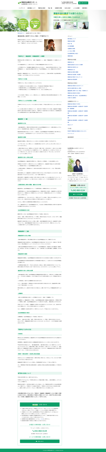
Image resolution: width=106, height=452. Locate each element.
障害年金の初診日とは (73, 67)
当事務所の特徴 (58, 8)
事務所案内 (84, 8)
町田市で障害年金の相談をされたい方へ (77, 131)
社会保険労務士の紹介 (73, 53)
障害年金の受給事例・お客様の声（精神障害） (78, 112)
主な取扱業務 (71, 46)
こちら (41, 419)
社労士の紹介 (68, 8)
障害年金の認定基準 (72, 79)
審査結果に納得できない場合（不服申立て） (34, 36)
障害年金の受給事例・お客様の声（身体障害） (78, 117)
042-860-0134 (40, 430)
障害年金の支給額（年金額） (74, 74)
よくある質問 (76, 8)
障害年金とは (71, 62)
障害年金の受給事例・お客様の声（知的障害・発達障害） (78, 107)
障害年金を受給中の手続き (74, 93)
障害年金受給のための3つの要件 (75, 64)
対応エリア (70, 125)
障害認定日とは (71, 69)
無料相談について (31, 8)
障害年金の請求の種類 (73, 72)
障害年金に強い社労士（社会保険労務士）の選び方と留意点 (78, 96)
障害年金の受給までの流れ (74, 104)
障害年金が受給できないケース (75, 77)
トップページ (22, 8)
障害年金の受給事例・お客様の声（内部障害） (78, 121)
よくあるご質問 (71, 51)
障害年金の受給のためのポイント (75, 85)
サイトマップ (71, 133)
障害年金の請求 (41, 8)
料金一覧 (50, 8)
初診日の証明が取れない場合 (74, 88)
